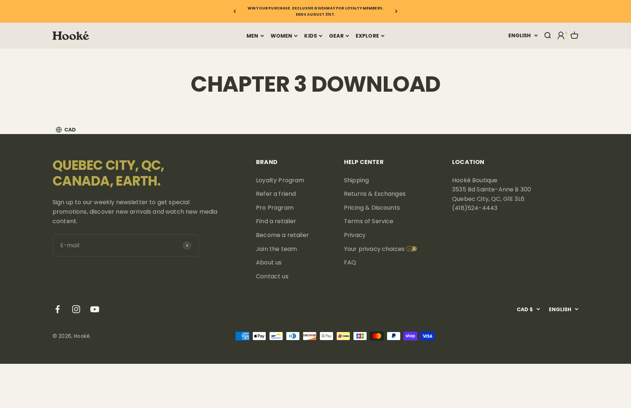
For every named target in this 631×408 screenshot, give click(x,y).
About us (269, 262)
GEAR (336, 36)
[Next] (396, 11)
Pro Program (275, 207)
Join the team (276, 249)
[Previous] (234, 11)
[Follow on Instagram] (76, 309)
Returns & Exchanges (375, 194)
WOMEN (281, 36)
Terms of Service (369, 221)
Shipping (356, 180)
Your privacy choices (374, 249)
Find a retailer (276, 221)
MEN (252, 36)
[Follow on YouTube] (95, 309)
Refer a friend (276, 194)
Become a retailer (282, 235)
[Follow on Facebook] (57, 309)
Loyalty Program (280, 180)
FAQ (350, 262)
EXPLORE (367, 36)
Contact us (272, 276)
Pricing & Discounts (372, 207)
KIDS (310, 36)
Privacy (355, 235)
